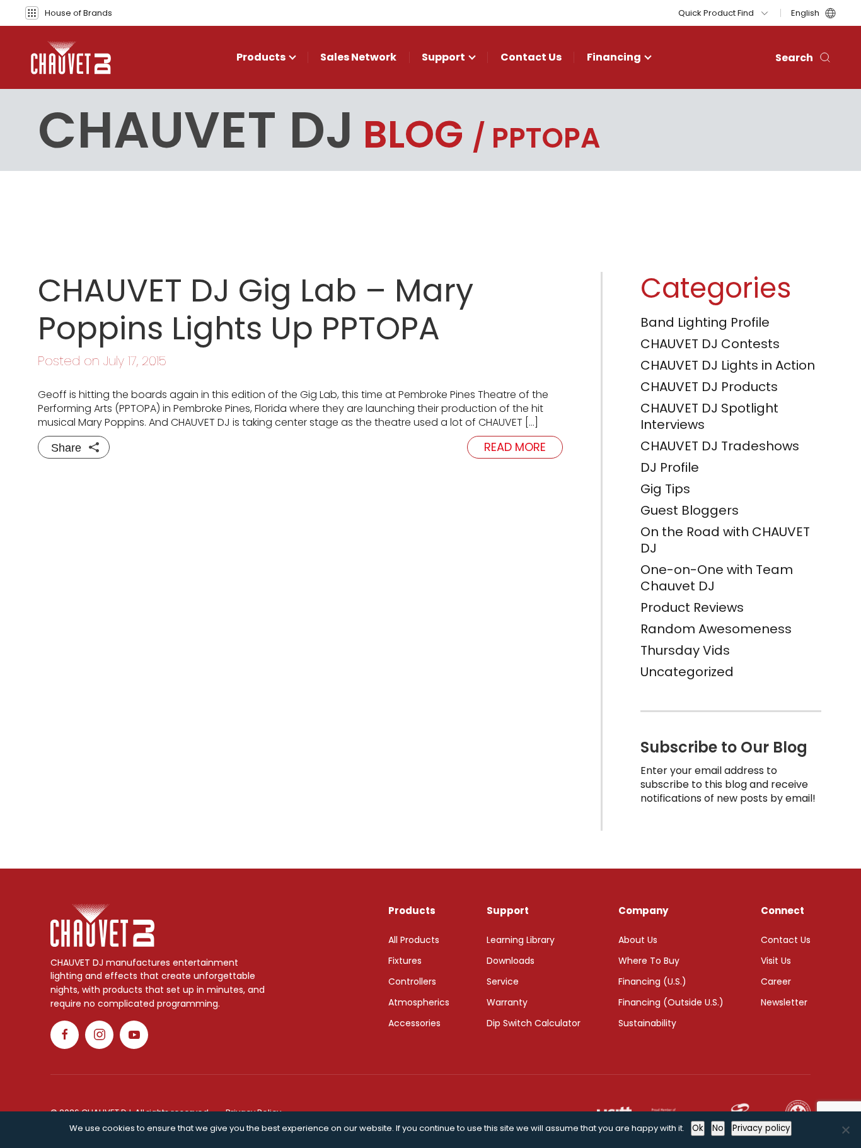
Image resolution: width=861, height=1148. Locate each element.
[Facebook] (64, 1035)
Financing (614, 57)
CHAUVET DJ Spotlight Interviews (709, 416)
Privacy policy (761, 1128)
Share (66, 448)
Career (776, 981)
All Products (413, 940)
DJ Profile (669, 467)
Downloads (511, 960)
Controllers (412, 981)
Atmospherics (418, 1002)
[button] (68, 13)
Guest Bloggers (689, 510)
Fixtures (405, 960)
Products (261, 57)
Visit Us (776, 960)
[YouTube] (134, 1035)
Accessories (414, 1023)
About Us (637, 940)
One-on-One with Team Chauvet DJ (716, 578)
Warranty (507, 1002)
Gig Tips (665, 489)
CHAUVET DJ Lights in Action (727, 365)
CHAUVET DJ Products (709, 386)
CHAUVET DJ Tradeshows (719, 446)
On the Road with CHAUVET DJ (725, 540)
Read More (515, 447)
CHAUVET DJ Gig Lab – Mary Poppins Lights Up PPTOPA (255, 309)
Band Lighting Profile (705, 322)
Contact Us (531, 57)
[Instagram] (99, 1035)
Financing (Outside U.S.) (671, 1002)
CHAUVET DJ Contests (710, 344)
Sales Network (358, 57)
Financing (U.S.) (652, 981)
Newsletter (784, 1002)
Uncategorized (687, 672)
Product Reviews (692, 607)
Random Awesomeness (716, 629)
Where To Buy (648, 960)
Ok (697, 1128)
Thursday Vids (685, 650)
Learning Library (521, 940)
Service (503, 981)
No (718, 1128)
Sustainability (647, 1023)
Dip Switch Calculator (534, 1023)
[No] (845, 1129)
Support (443, 57)
